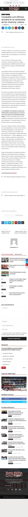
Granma (14, 173)
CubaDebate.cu (6, 24)
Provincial (10, 423)
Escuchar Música (7, 361)
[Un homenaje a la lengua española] (5, 287)
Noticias (6, 12)
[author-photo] (14, 245)
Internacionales (11, 447)
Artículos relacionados (7, 254)
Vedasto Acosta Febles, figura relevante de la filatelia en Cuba (17, 280)
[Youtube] (19, 489)
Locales (10, 416)
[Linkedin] (19, 27)
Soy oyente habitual (7, 353)
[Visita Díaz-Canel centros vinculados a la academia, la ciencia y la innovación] (4, 435)
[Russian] (16, 5)
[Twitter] (6, 27)
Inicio (2, 12)
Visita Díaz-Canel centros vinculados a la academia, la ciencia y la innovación (15, 436)
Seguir (24, 401)
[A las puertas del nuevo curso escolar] (4, 450)
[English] (13, 5)
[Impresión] (22, 27)
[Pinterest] (16, 27)
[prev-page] (2, 300)
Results (24, 367)
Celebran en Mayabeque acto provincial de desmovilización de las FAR (17, 420)
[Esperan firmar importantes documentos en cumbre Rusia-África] (4, 443)
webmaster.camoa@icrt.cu (17, 485)
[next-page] (5, 300)
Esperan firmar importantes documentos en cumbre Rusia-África (16, 443)
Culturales (11, 12)
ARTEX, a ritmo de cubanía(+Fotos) (5, 232)
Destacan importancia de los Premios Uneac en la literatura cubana (17, 260)
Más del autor (18, 254)
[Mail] (12, 489)
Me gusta (24, 398)
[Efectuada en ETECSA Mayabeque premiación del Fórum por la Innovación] (4, 412)
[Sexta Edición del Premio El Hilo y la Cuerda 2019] (5, 294)
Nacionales (11, 439)
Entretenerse (6, 364)
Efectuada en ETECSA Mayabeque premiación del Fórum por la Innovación (15, 413)
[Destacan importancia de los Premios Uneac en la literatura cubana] (5, 259)
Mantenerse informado (8, 356)
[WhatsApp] (12, 27)
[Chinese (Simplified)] (10, 5)
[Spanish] (19, 5)
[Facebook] (2, 27)
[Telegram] (9, 27)
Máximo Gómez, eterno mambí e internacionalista (20, 232)
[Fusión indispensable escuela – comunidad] (5, 273)
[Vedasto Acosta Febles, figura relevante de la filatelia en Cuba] (5, 280)
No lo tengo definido (8, 359)
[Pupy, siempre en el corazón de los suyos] (5, 266)
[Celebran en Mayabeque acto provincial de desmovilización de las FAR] (4, 419)
